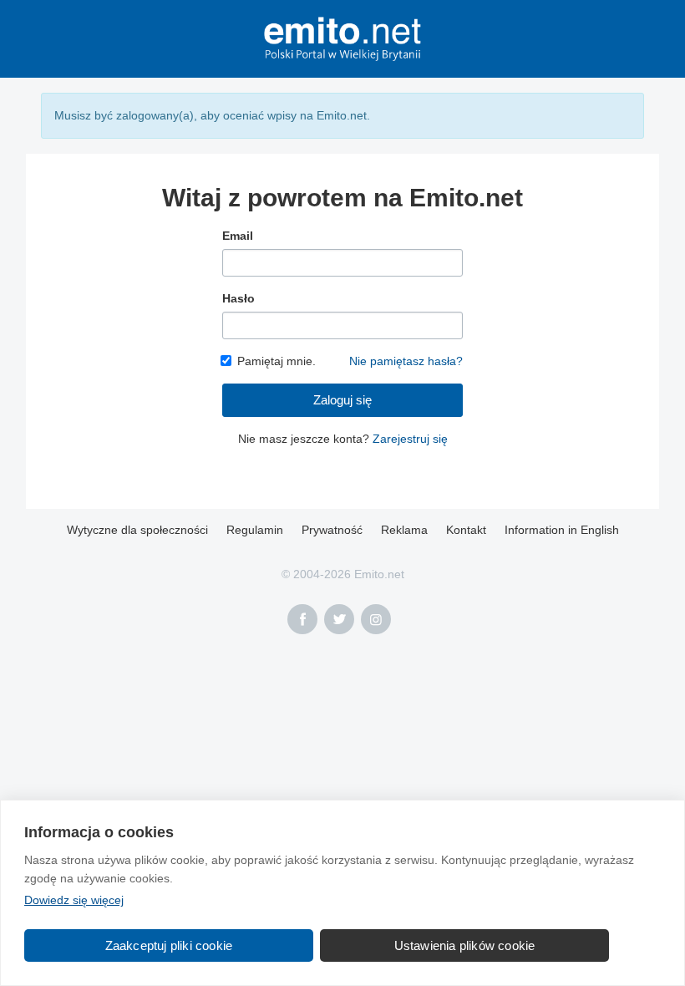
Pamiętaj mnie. (276, 361)
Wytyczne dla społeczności (137, 529)
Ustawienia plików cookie (464, 945)
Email (237, 235)
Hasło (238, 298)
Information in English (562, 529)
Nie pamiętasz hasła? (406, 361)
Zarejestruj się (410, 438)
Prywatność (332, 529)
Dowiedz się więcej (74, 900)
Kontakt (466, 529)
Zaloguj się (342, 400)
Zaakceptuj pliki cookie (169, 945)
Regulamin (254, 529)
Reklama (404, 529)
